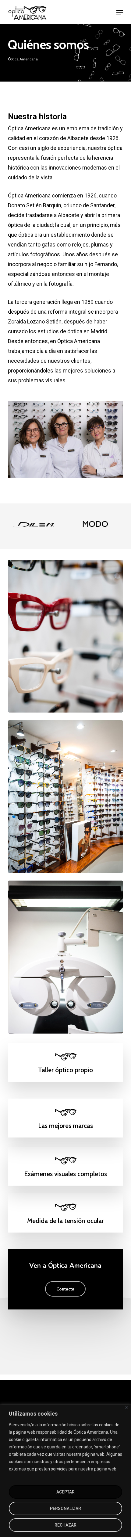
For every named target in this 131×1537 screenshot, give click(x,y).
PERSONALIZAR (65, 1508)
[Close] (127, 1407)
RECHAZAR (65, 1525)
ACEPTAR (65, 1491)
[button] (119, 12)
